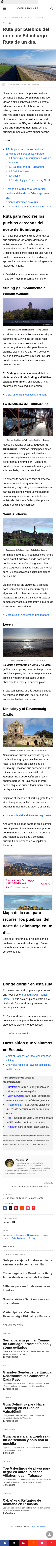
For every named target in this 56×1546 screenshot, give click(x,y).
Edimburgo (8, 1235)
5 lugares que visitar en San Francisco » (32, 1186)
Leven (14, 175)
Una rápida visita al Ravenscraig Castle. (29, 815)
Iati (9, 1117)
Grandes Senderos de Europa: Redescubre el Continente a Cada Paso (28, 1375)
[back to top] (49, 1534)
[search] (51, 8)
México (6, 1461)
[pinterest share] (16, 1208)
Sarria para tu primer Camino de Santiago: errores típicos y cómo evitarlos (27, 1343)
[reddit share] (22, 1208)
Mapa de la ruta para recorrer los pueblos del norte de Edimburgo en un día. (28, 193)
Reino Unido (26, 17)
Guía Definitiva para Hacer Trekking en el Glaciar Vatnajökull (24, 1407)
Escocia (39, 17)
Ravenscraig (33, 1235)
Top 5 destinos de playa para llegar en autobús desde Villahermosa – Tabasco (26, 1471)
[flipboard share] (33, 1208)
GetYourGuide (16, 1095)
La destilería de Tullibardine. (27, 166)
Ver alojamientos (21, 1033)
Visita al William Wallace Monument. (26, 394)
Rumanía (7, 1494)
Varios (6, 1365)
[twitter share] (10, 1208)
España (6, 1333)
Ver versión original (38, 1526)
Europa (14, 17)
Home (5, 17)
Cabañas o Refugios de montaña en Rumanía (22, 1502)
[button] (19, 2)
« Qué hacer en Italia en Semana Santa (23, 1198)
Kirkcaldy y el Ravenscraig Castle (30, 180)
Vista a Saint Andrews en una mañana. (28, 614)
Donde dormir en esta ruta (22, 202)
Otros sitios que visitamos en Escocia (28, 206)
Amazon (12, 1126)
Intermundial (15, 1104)
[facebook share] (5, 1208)
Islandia (7, 1397)
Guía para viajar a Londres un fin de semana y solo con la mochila (27, 1439)
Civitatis (12, 1087)
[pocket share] (28, 1208)
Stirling (31, 1238)
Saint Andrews (19, 171)
